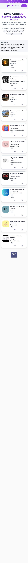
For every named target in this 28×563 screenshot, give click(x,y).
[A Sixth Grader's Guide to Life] (5, 130)
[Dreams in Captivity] (5, 241)
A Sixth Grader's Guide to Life (17, 130)
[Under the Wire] (5, 226)
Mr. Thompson (14, 128)
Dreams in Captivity (14, 240)
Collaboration (13, 99)
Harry (12, 112)
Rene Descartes (14, 144)
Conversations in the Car (16, 162)
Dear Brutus (13, 63)
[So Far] (5, 211)
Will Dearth (13, 61)
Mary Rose (12, 114)
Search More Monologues (14, 255)
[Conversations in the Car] (5, 162)
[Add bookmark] (22, 70)
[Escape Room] (5, 178)
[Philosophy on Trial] (5, 146)
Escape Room (13, 178)
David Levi (13, 223)
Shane (12, 97)
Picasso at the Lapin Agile (16, 193)
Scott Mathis (14, 79)
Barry (12, 239)
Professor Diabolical (15, 176)
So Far (11, 210)
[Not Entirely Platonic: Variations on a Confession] (5, 82)
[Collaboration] (5, 99)
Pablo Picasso (14, 191)
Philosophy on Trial (14, 146)
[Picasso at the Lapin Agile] (5, 195)
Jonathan (13, 208)
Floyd (12, 160)
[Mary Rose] (5, 115)
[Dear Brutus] (5, 65)
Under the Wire (13, 224)
